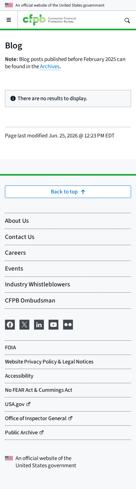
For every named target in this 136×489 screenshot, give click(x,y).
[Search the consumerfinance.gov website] (127, 20)
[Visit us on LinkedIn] (39, 323)
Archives (49, 66)
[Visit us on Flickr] (68, 323)
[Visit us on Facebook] (10, 323)
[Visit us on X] (24, 323)
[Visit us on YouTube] (53, 323)
